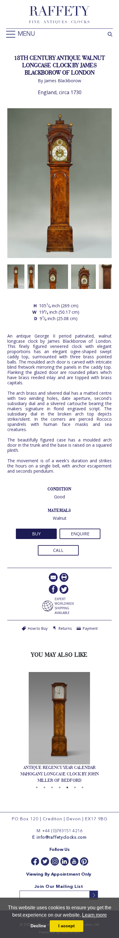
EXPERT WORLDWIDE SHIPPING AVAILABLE (64, 606)
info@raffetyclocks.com (61, 837)
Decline (38, 925)
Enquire (80, 534)
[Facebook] (53, 589)
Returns (65, 628)
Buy (36, 534)
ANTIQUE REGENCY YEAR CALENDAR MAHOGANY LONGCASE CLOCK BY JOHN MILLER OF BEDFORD (59, 774)
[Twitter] (64, 589)
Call (58, 550)
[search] (110, 33)
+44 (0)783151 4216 (62, 831)
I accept (66, 925)
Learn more (94, 915)
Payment (90, 628)
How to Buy (38, 628)
